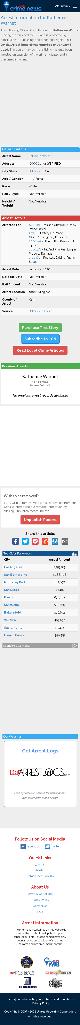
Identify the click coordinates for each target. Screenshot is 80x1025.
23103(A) (34, 257)
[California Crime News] (58, 972)
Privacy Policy (40, 900)
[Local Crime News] (51, 962)
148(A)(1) (34, 225)
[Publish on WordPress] (55, 541)
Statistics (40, 870)
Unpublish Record (40, 520)
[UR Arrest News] (28, 982)
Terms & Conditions (40, 893)
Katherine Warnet (40, 156)
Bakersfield (36, 171)
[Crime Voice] (55, 982)
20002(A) (35, 249)
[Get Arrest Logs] (21, 972)
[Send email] (65, 541)
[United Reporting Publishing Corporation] (27, 962)
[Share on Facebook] (15, 541)
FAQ (40, 912)
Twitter (55, 846)
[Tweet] (25, 541)
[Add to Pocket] (35, 541)
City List (40, 864)
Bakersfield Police (41, 311)
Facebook (33, 846)
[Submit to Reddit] (45, 541)
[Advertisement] (40, 104)
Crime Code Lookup (40, 876)
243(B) (33, 233)
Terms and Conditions (59, 999)
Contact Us (40, 906)
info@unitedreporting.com (26, 999)
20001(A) (35, 241)
